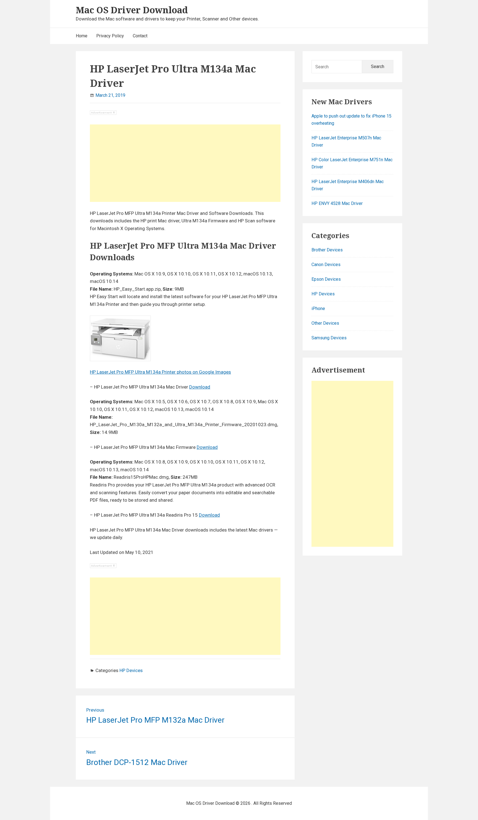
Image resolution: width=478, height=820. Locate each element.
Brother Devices (327, 249)
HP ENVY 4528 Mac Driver (337, 203)
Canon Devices (326, 264)
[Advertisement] (185, 163)
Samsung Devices (329, 337)
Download (199, 387)
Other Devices (325, 323)
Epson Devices (326, 279)
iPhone (318, 308)
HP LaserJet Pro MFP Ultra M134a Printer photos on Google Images (160, 372)
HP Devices (131, 670)
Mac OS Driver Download (132, 10)
